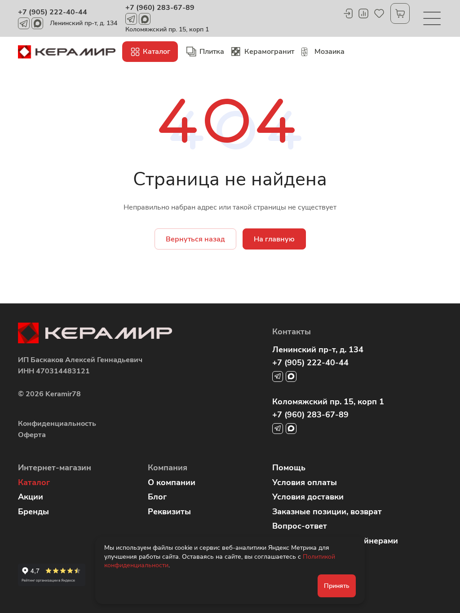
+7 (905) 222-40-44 (52, 12)
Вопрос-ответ (299, 526)
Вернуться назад (195, 239)
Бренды (33, 511)
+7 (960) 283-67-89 (160, 8)
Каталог (34, 482)
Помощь (288, 467)
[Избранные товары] (379, 13)
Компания (167, 467)
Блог (157, 496)
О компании (171, 482)
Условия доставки (308, 496)
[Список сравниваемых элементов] (363, 13)
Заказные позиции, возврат (327, 511)
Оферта (32, 434)
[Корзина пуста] (400, 13)
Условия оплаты (304, 482)
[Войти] (347, 13)
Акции (30, 496)
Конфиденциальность (57, 423)
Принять (336, 586)
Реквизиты (169, 511)
